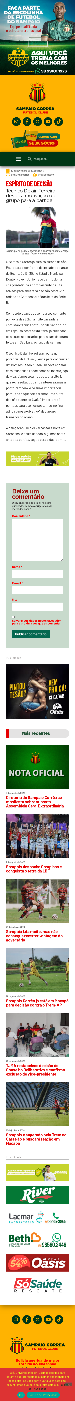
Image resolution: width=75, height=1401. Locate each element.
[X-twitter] (37, 121)
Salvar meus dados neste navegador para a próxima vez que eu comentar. (36, 622)
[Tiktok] (58, 121)
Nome (17, 566)
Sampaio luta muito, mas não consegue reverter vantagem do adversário (34, 935)
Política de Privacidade (43, 1395)
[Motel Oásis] (37, 718)
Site (14, 599)
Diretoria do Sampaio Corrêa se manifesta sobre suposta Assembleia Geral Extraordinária (35, 801)
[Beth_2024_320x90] (37, 1251)
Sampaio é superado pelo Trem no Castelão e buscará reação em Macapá (36, 1139)
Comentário (21, 516)
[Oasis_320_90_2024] (37, 1273)
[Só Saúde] (37, 1296)
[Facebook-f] (27, 121)
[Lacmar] (37, 1228)
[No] (68, 1384)
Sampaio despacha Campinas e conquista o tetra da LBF (34, 868)
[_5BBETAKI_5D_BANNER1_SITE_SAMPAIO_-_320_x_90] (37, 1183)
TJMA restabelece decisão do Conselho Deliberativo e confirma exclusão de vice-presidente (35, 1069)
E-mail (17, 583)
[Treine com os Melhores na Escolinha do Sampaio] (37, 74)
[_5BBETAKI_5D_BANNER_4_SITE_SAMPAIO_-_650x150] (37, 468)
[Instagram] (16, 121)
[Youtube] (48, 121)
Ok (21, 1395)
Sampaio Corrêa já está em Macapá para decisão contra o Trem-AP (37, 1002)
